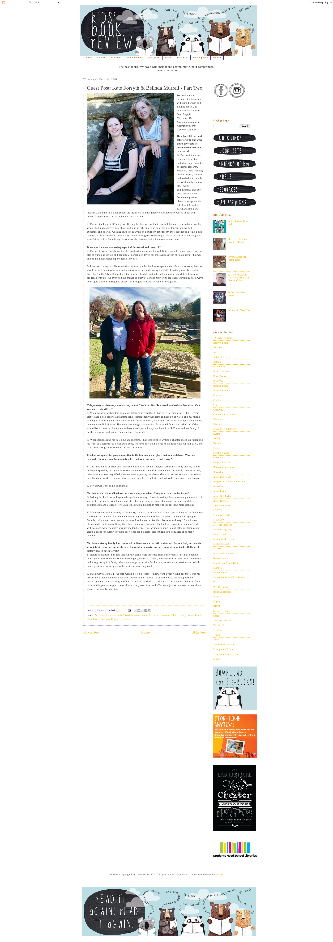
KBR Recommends (222, 505)
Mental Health (220, 534)
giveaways (182, 57)
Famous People (194, 615)
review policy (200, 57)
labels (168, 57)
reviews (101, 57)
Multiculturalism (221, 544)
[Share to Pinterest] (149, 610)
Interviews (105, 619)
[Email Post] (129, 610)
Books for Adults (169, 615)
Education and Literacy (224, 429)
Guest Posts (92, 619)
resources (115, 57)
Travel (216, 635)
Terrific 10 (218, 625)
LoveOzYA (218, 520)
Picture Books (220, 572)
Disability (218, 419)
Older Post (198, 632)
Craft (215, 405)
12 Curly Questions (222, 338)
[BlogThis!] (139, 610)
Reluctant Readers (222, 592)
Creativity (218, 410)
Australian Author (131, 615)
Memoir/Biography (222, 529)
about (89, 57)
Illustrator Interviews (223, 467)
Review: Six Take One (239, 310)
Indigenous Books (222, 477)
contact (217, 57)
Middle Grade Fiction (223, 539)
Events (216, 434)
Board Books (219, 376)
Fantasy (217, 443)
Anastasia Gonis (114, 615)
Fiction (216, 448)
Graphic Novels (221, 453)
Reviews (217, 596)
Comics (217, 400)
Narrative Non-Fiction (224, 553)
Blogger (219, 874)
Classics (217, 395)
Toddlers (217, 630)
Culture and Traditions (224, 414)
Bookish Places (220, 386)
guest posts (154, 57)
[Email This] (136, 610)
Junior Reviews (220, 501)
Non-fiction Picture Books (226, 563)
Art (215, 352)
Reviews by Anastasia (121, 619)
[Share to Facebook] (145, 610)
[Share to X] (142, 610)
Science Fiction (220, 611)
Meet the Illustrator (222, 525)
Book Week (219, 381)
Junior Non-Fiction (222, 496)
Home (145, 632)
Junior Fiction (220, 491)
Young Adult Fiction (223, 649)
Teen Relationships (222, 620)
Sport (216, 616)
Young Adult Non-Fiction (225, 654)
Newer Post (91, 632)
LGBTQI (217, 510)
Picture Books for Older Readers (229, 577)
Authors (217, 362)
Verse (216, 639)
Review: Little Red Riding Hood (237, 258)
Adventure (100, 615)
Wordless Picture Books (225, 644)
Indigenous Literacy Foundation (229, 481)
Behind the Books (222, 371)
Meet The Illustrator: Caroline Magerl (238, 240)
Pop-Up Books (220, 587)
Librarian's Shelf (221, 515)
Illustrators (218, 472)
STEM (216, 606)
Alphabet (217, 347)
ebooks (216, 659)
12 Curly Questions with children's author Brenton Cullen (238, 277)
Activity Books (220, 343)
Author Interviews (150, 615)
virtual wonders (134, 57)
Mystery (217, 548)
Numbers (217, 568)
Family (182, 615)
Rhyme (216, 601)
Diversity (217, 424)
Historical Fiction (221, 462)
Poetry (216, 582)
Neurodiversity (220, 558)
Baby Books (219, 366)
